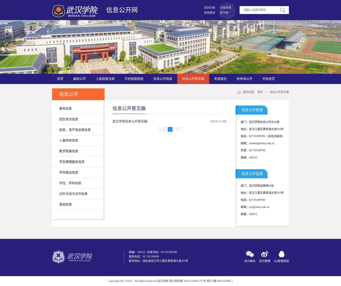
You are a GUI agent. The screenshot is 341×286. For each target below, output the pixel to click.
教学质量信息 (68, 151)
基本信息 (65, 108)
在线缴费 (225, 7)
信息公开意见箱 (279, 92)
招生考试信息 (68, 119)
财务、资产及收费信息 (75, 130)
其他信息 (65, 204)
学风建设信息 (68, 172)
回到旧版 (209, 7)
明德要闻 (209, 12)
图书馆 (224, 12)
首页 (260, 92)
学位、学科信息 (70, 183)
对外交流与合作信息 (73, 193)
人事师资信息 (68, 140)
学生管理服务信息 (71, 162)
